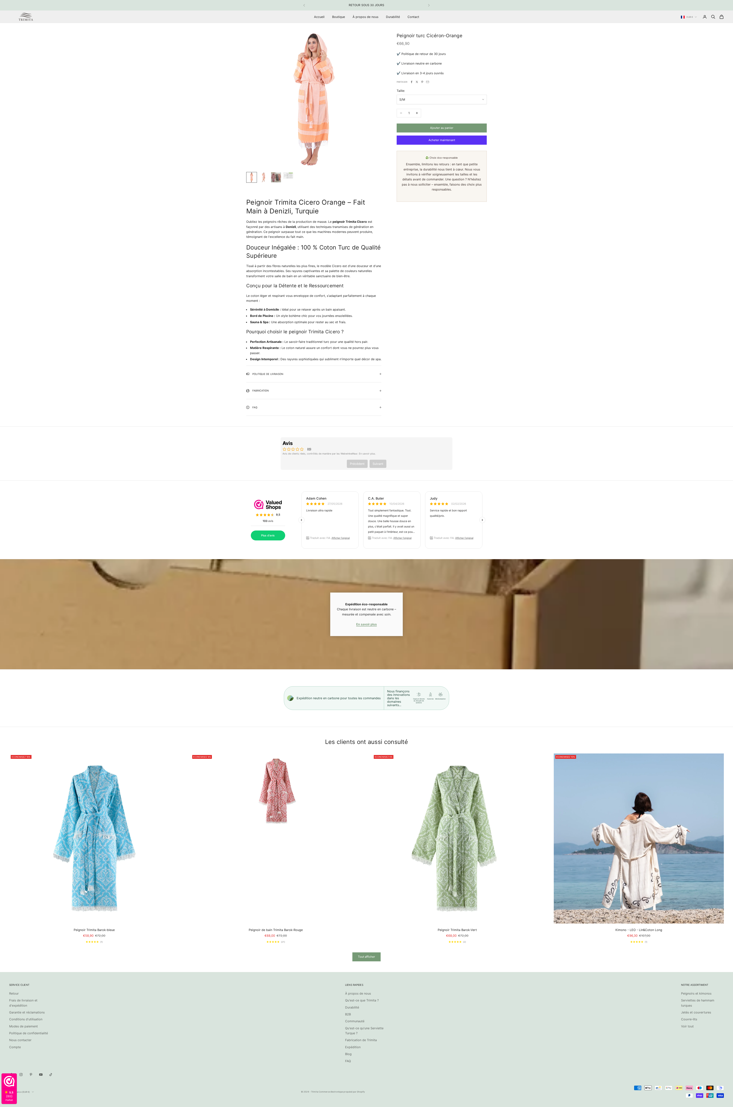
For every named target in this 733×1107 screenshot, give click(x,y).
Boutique (338, 17)
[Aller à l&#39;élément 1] (251, 177)
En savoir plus (366, 624)
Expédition (353, 1047)
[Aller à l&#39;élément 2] (263, 177)
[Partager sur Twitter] (416, 81)
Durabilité (393, 17)
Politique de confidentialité (28, 1033)
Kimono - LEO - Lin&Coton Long (638, 930)
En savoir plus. (367, 453)
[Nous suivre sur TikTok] (51, 1074)
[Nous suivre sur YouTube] (41, 1074)
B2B (348, 1014)
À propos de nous (365, 17)
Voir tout (687, 1026)
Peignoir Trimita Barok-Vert (457, 930)
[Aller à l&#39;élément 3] (276, 177)
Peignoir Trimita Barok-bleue (94, 930)
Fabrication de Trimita (361, 1040)
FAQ (348, 1061)
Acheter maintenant (442, 140)
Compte (15, 1047)
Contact (413, 17)
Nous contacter (20, 1040)
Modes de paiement (23, 1026)
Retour (14, 993)
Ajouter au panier (441, 128)
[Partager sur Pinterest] (422, 81)
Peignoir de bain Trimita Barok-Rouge (276, 930)
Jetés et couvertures (696, 1012)
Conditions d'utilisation (25, 1019)
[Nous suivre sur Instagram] (21, 1074)
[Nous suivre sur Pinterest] (31, 1074)
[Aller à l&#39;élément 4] (288, 175)
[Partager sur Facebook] (411, 81)
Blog (348, 1054)
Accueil (319, 17)
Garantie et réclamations (27, 1012)
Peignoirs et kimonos (696, 993)
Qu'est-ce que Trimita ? (362, 1000)
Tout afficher (366, 956)
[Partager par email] (427, 81)
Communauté (354, 1021)
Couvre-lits (689, 1019)
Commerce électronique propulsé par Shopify (342, 1091)
